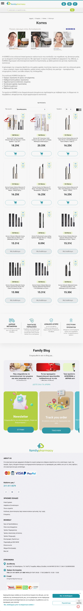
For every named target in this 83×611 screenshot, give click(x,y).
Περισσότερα (66, 603)
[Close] (80, 593)
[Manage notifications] (78, 606)
